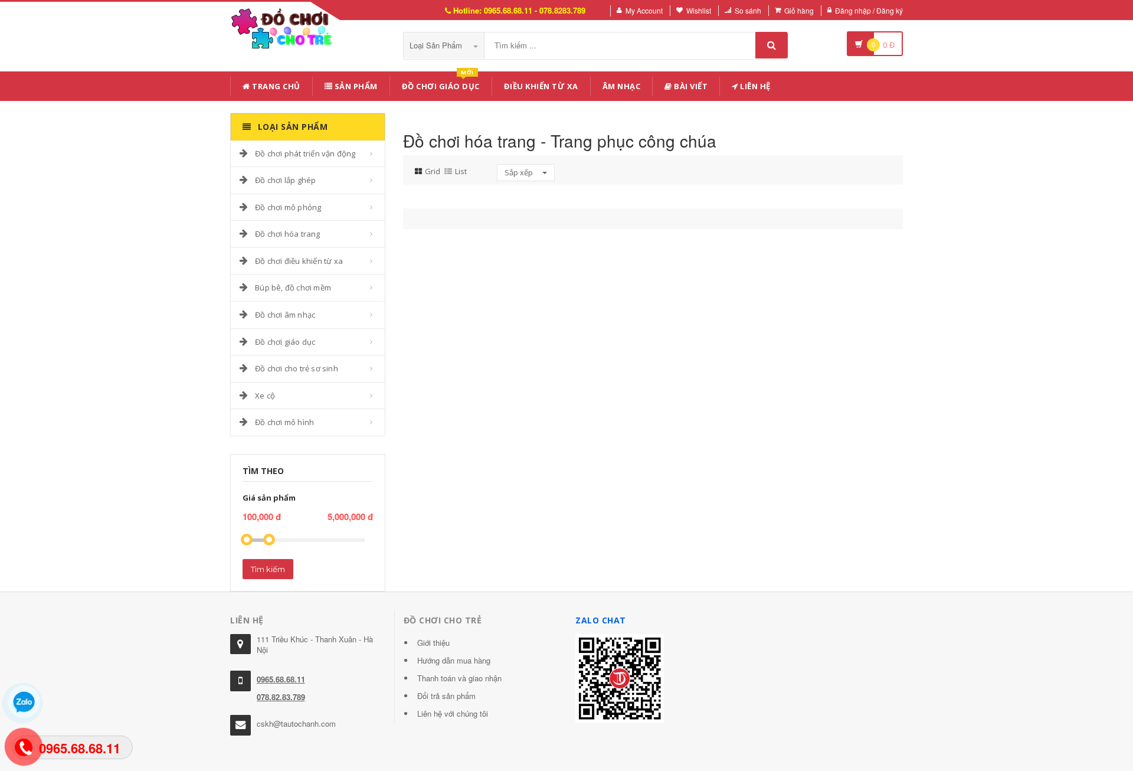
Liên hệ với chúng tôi (452, 713)
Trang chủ (275, 86)
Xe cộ (265, 395)
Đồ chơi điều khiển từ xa (299, 261)
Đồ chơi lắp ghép (285, 180)
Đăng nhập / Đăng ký (869, 10)
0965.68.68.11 (281, 679)
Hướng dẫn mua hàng (453, 660)
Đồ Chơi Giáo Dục (441, 84)
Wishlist (698, 10)
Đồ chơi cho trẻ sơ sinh (296, 368)
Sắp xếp (520, 172)
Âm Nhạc (621, 86)
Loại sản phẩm (437, 45)
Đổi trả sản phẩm (446, 695)
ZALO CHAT (600, 620)
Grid (432, 171)
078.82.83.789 (281, 697)
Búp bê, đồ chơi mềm (293, 287)
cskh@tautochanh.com (296, 723)
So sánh (748, 10)
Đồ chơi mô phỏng (288, 207)
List (461, 171)
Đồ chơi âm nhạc (285, 314)
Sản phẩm (355, 86)
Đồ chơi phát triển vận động (305, 153)
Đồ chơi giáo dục (285, 342)
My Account (644, 10)
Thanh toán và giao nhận (459, 678)
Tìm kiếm (268, 569)
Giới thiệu (433, 642)
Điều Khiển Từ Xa (541, 86)
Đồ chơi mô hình (284, 422)
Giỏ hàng (799, 10)
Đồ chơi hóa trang (287, 233)
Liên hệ (754, 86)
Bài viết (690, 86)
